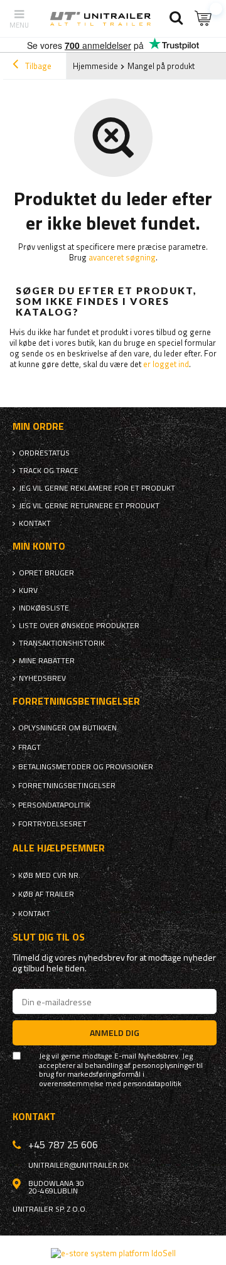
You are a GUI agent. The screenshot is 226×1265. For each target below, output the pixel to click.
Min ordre (38, 426)
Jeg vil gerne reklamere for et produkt (97, 488)
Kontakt (35, 523)
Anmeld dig (114, 1032)
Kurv (28, 590)
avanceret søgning (122, 257)
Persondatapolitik (54, 805)
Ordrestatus (44, 453)
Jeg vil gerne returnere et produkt (89, 506)
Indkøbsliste (44, 608)
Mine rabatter (47, 661)
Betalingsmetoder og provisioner (85, 767)
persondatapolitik (152, 1083)
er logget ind (166, 364)
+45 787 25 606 (63, 1145)
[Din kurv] (204, 18)
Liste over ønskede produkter (79, 625)
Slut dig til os (49, 937)
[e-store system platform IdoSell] (113, 1253)
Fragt (29, 747)
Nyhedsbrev (42, 678)
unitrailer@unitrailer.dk (78, 1165)
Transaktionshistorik (62, 643)
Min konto (39, 546)
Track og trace (48, 470)
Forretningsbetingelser (67, 785)
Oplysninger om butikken (67, 728)
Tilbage (37, 66)
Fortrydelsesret (52, 824)
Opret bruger (46, 573)
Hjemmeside (95, 66)
